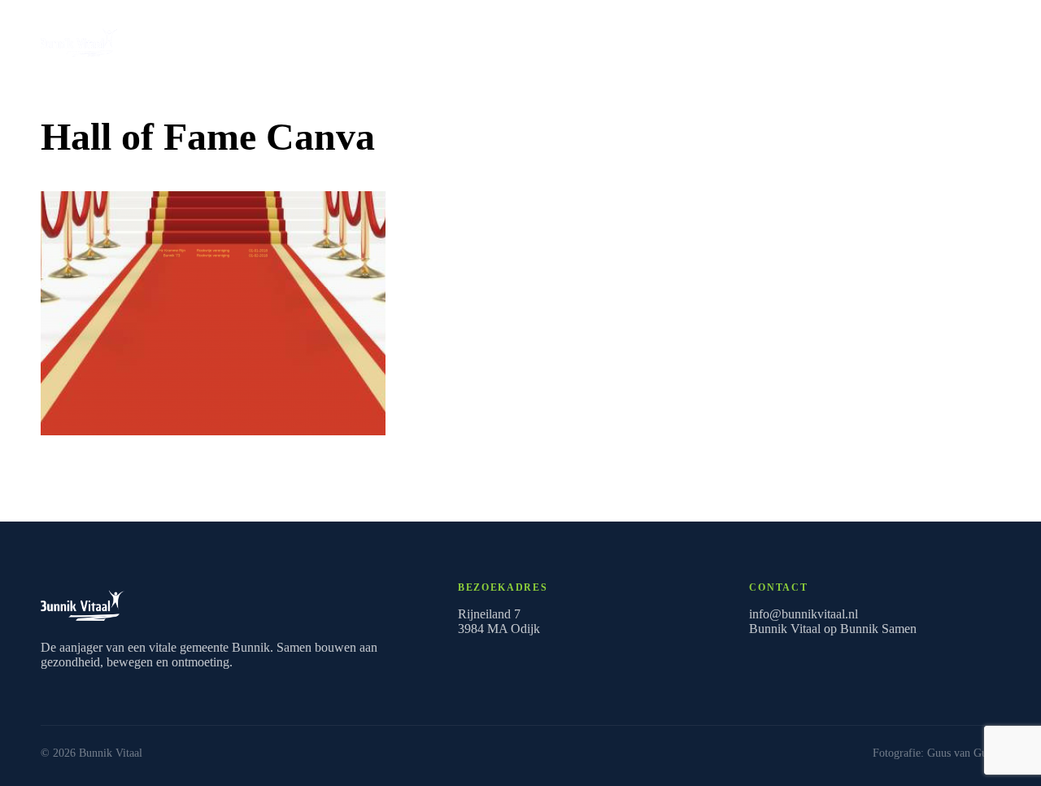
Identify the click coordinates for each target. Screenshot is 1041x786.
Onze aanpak (450, 39)
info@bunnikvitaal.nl (803, 614)
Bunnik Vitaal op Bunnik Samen (833, 628)
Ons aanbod (942, 39)
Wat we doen (357, 39)
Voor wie (534, 39)
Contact (659, 39)
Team (598, 39)
